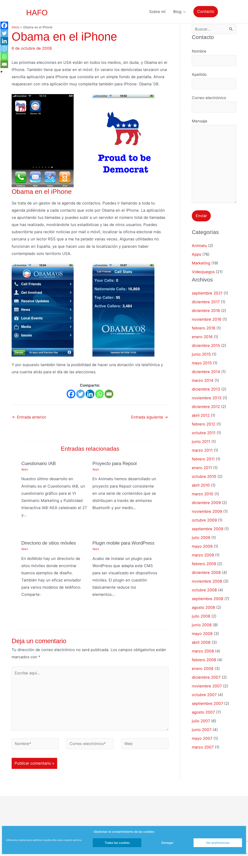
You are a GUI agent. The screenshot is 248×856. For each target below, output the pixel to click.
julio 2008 (201, 616)
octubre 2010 (204, 476)
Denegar (167, 843)
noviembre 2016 (206, 319)
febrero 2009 (204, 563)
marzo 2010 (202, 494)
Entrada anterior (29, 417)
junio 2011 (201, 441)
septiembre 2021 (207, 293)
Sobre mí (157, 11)
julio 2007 (201, 721)
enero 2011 (202, 467)
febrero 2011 (203, 459)
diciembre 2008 (206, 572)
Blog (177, 11)
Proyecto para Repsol (114, 463)
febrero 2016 (203, 328)
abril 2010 (201, 485)
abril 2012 (201, 415)
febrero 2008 (204, 660)
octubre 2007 (204, 694)
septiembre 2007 (207, 703)
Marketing (201, 263)
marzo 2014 (202, 380)
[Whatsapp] (99, 394)
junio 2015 (201, 354)
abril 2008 (201, 642)
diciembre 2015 (206, 345)
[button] (205, 11)
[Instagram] (4, 49)
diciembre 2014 (206, 371)
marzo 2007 (203, 747)
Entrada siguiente (149, 417)
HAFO (37, 12)
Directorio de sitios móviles (48, 543)
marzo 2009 (203, 555)
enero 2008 (202, 668)
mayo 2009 (202, 546)
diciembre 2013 (206, 389)
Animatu (199, 245)
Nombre (199, 51)
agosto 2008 (203, 607)
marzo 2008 (203, 651)
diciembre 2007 (206, 677)
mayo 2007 (202, 738)
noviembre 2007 (207, 686)
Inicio (15, 27)
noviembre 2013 (206, 398)
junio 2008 (202, 625)
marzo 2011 (202, 450)
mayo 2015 (202, 363)
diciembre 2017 (206, 302)
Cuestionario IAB (38, 463)
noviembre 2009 (207, 511)
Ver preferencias (218, 843)
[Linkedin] (90, 394)
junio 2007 (201, 729)
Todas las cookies (117, 843)
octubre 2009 (204, 520)
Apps (24, 469)
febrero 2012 (203, 424)
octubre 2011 (203, 433)
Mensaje (199, 121)
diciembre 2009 (206, 502)
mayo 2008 (202, 633)
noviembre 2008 (207, 581)
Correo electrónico (209, 97)
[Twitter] (80, 394)
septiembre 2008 (207, 598)
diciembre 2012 (206, 406)
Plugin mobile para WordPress (123, 543)
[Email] (109, 394)
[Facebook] (71, 394)
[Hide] (1, 71)
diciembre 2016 (206, 310)
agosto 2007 (203, 712)
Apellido (199, 74)
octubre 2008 (204, 590)
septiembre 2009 (207, 529)
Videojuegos (203, 271)
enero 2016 (202, 336)
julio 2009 (201, 537)
